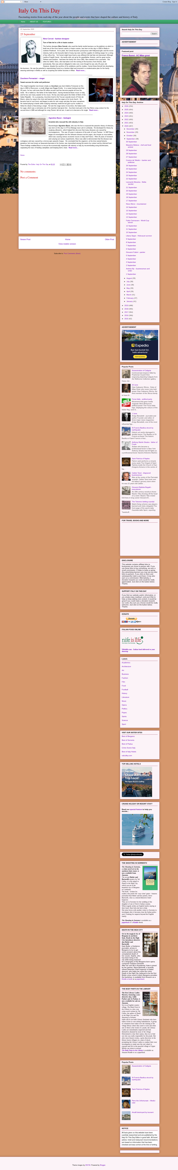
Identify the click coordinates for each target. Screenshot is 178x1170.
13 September (131, 217)
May (128, 288)
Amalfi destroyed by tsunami (143, 1112)
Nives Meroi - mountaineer (136, 204)
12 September (131, 226)
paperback (126, 922)
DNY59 (87, 1165)
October (130, 136)
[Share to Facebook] (68, 164)
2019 (126, 305)
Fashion (125, 678)
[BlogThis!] (63, 164)
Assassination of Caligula (141, 370)
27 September (131, 157)
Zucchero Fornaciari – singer (32, 78)
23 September (131, 175)
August (129, 278)
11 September (131, 229)
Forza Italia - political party (142, 399)
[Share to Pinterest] (70, 164)
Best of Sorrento (128, 740)
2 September (131, 265)
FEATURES (47, 22)
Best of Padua (127, 744)
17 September (131, 201)
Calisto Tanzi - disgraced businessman (141, 474)
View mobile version (67, 244)
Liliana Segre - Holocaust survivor (139, 236)
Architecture (126, 666)
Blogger (102, 1165)
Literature (125, 697)
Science (125, 720)
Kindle (135, 922)
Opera (124, 705)
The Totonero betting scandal (143, 502)
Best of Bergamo (128, 736)
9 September (131, 239)
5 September (131, 255)
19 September (131, 194)
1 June (134, 413)
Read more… (81, 70)
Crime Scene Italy (128, 748)
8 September (131, 242)
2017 (126, 312)
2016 (126, 315)
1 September (131, 274)
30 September (131, 142)
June (129, 285)
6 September (131, 249)
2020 (126, 126)
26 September (131, 166)
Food (124, 686)
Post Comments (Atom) (72, 253)
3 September (131, 262)
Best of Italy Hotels (129, 752)
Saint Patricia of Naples (141, 459)
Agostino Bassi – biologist (60, 118)
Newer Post (25, 239)
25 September (131, 169)
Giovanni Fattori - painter (135, 252)
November (131, 132)
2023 (126, 116)
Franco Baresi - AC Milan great (136, 55)
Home (23, 22)
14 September (131, 214)
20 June (135, 385)
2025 (126, 109)
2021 (126, 123)
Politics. (125, 709)
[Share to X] (65, 164)
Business (125, 674)
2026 (126, 106)
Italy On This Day (39, 10)
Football (125, 690)
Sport (124, 724)
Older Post (109, 239)
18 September (131, 197)
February (130, 298)
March (129, 295)
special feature (136, 809)
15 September (131, 211)
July (128, 281)
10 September (131, 232)
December (131, 129)
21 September (131, 187)
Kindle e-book (127, 979)
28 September (131, 154)
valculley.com (127, 755)
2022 (126, 119)
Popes (124, 713)
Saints (124, 716)
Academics (126, 663)
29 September (131, 150)
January (130, 301)
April (128, 291)
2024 (126, 113)
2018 (126, 309)
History (124, 693)
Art (123, 670)
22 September (131, 179)
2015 (126, 319)
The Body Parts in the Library (132, 1050)
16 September (131, 207)
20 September (131, 191)
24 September (131, 172)
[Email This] (61, 164)
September (131, 139)
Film (123, 682)
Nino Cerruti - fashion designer (56, 39)
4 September (131, 259)
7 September (131, 246)
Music (124, 701)
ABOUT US (34, 22)
